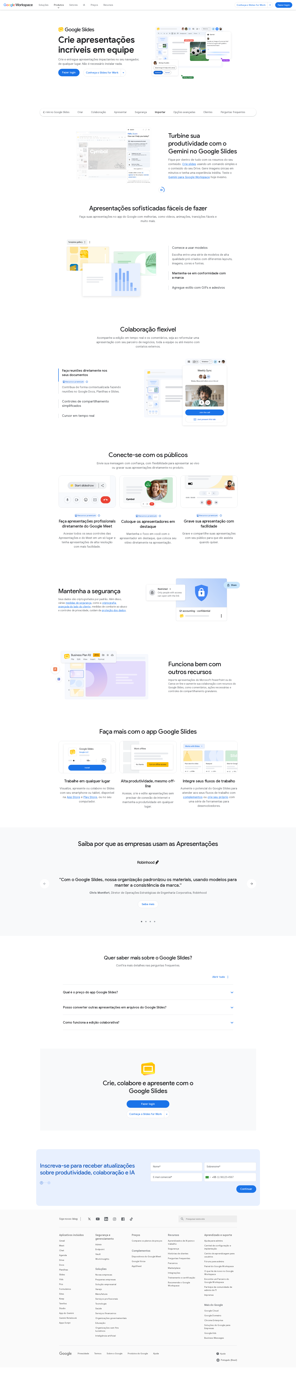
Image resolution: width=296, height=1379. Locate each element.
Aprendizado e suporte (218, 1235)
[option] (56, 112)
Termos (97, 1353)
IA (84, 5)
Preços (94, 5)
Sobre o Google (114, 1353)
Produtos (59, 5)
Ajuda (156, 1353)
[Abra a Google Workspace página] (18, 5)
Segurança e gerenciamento (104, 1237)
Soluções (43, 5)
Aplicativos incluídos (71, 1235)
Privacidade (83, 1353)
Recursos (108, 5)
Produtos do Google (138, 1353)
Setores (73, 5)
